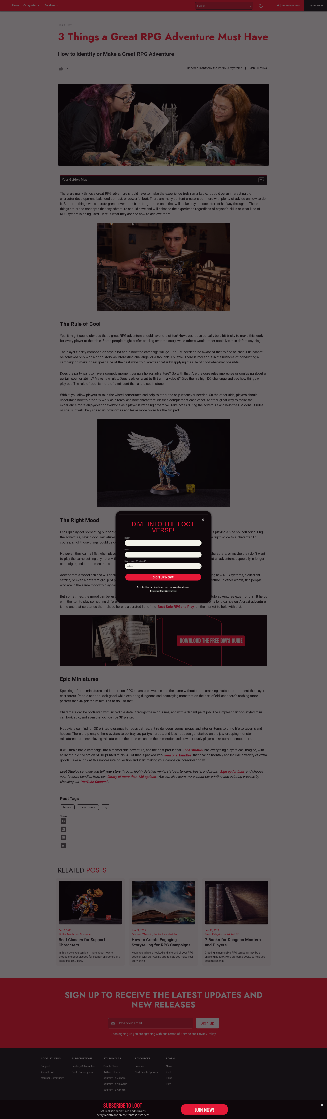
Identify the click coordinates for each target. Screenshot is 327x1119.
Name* (127, 537)
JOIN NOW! (204, 1109)
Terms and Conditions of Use (163, 591)
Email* (127, 549)
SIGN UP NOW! (163, 577)
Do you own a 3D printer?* (135, 561)
